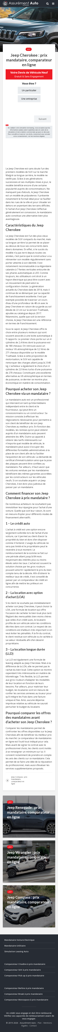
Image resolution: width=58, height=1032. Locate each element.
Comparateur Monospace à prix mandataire (26, 999)
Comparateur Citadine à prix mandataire (24, 964)
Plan (40, 1022)
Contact (33, 1025)
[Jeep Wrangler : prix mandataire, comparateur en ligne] (29, 861)
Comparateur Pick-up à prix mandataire (24, 975)
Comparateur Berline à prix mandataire (24, 988)
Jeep (28, 49)
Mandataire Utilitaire (14, 945)
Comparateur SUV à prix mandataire (22, 969)
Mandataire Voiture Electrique (19, 940)
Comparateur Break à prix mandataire (23, 994)
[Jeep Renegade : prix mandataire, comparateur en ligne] (29, 816)
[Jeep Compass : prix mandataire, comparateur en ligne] (29, 906)
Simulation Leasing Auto (16, 951)
